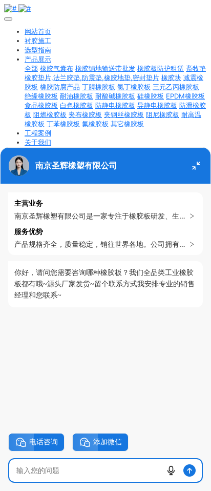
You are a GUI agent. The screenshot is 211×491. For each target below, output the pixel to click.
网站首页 (38, 31)
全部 (31, 68)
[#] (105, 8)
